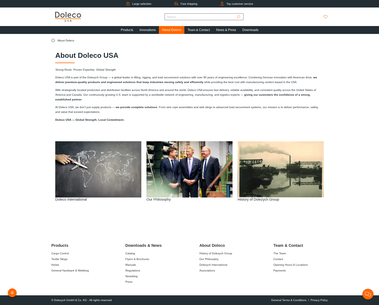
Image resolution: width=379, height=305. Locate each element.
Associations (207, 270)
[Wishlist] (325, 17)
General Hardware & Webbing (70, 270)
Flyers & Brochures (137, 259)
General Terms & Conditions (288, 300)
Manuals (130, 264)
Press (128, 281)
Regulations (132, 270)
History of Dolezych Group (215, 253)
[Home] (54, 40)
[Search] (239, 16)
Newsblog (131, 276)
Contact (278, 259)
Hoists (55, 264)
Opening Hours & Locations (290, 264)
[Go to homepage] (68, 17)
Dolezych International (213, 264)
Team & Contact (288, 245)
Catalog (130, 253)
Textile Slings (59, 259)
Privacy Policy (319, 300)
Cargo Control (60, 253)
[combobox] (199, 16)
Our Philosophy (209, 259)
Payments (279, 270)
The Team (279, 253)
